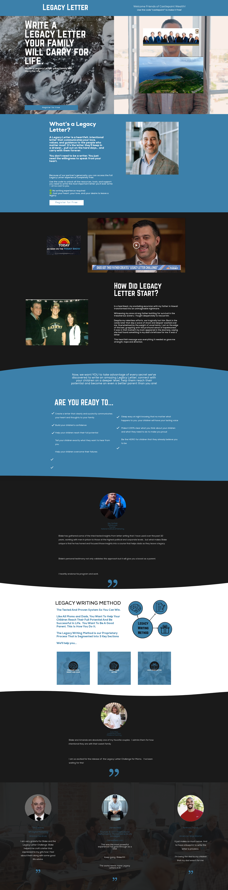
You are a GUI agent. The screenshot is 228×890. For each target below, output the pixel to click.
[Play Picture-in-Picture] (195, 89)
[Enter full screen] (199, 89)
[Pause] (142, 89)
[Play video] (136, 245)
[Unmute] (147, 89)
